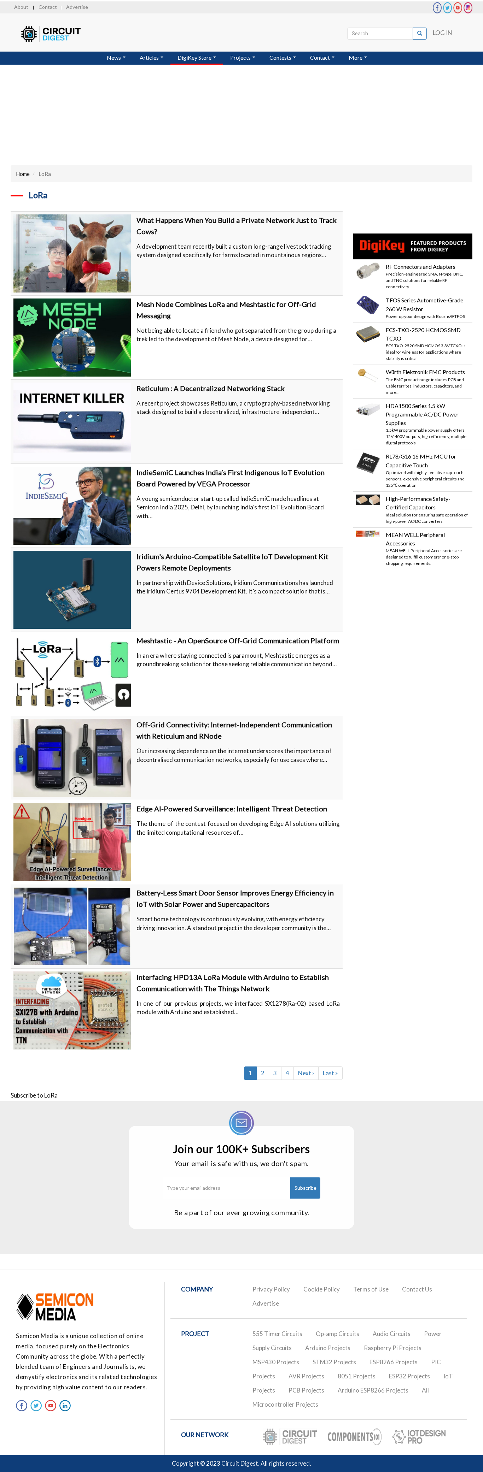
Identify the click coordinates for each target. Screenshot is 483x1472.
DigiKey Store (195, 57)
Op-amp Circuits (337, 1333)
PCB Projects (306, 1390)
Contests (280, 57)
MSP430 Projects (275, 1362)
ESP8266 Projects (393, 1362)
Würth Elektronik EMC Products (425, 371)
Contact (48, 7)
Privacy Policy (271, 1289)
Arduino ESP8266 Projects (373, 1390)
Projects (241, 57)
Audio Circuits (392, 1333)
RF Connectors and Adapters (420, 266)
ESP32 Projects (409, 1376)
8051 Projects (357, 1376)
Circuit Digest (239, 1463)
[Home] (57, 34)
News (114, 57)
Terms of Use (371, 1289)
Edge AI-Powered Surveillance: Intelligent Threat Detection (231, 808)
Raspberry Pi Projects (392, 1348)
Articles (150, 57)
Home (23, 174)
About (21, 7)
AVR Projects (306, 1376)
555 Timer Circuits (277, 1333)
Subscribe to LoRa (34, 1095)
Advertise (77, 7)
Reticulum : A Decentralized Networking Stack (210, 388)
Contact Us (417, 1289)
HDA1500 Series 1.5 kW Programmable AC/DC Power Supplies (422, 414)
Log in (442, 32)
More (356, 57)
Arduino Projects (327, 1348)
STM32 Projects (334, 1362)
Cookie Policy (321, 1289)
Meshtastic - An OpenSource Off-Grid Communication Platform (237, 640)
